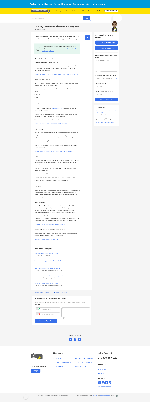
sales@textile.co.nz (57, 108)
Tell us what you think (46, 321)
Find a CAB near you (106, 48)
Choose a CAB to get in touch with (105, 75)
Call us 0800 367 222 (107, 42)
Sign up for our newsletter (62, 362)
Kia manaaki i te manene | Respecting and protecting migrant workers (79, 4)
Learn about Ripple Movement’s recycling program (49, 224)
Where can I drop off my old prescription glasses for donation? (52, 276)
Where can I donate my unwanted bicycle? (46, 284)
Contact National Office (83, 362)
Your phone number (104, 91)
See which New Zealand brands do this (45, 239)
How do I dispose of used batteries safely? (47, 253)
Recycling (64, 292)
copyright (95, 395)
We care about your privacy (84, 358)
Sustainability (56, 292)
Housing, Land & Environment (42, 292)
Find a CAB (102, 369)
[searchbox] (57, 18)
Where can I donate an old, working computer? (48, 268)
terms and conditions (105, 395)
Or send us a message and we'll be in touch (106, 56)
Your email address (100, 83)
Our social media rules (104, 386)
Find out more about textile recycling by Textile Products (51, 124)
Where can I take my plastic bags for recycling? (48, 261)
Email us (101, 374)
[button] (60, 11)
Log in (36, 371)
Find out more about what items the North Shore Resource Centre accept (55, 74)
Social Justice (58, 358)
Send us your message (106, 100)
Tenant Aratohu (80, 366)
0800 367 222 (108, 358)
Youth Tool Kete (58, 366)
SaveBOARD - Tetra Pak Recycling (105, 122)
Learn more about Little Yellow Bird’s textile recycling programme (53, 151)
